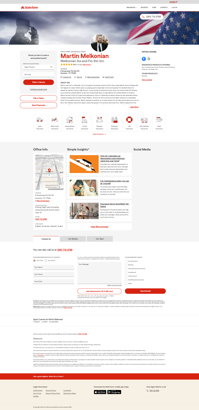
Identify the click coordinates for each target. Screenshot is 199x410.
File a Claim (38, 98)
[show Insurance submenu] (136, 7)
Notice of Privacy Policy (53, 393)
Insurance (130, 7)
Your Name (38, 267)
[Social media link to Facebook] (144, 59)
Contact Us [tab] (46, 239)
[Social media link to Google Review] (149, 59)
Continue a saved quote (38, 89)
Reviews (144, 7)
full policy (40, 355)
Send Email (145, 291)
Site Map (36, 396)
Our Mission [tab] (73, 239)
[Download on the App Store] (100, 392)
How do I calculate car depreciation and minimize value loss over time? (112, 158)
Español (172, 2)
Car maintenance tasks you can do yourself (114, 182)
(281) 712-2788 (41, 219)
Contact (164, 7)
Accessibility (67, 390)
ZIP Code (27, 74)
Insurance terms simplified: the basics (114, 205)
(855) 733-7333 (68, 307)
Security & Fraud (51, 390)
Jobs (154, 7)
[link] (29, 7)
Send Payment (38, 105)
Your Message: (84, 264)
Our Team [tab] (100, 239)
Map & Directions (43, 201)
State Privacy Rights (69, 393)
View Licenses (147, 80)
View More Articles (99, 227)
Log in (174, 7)
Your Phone (51, 260)
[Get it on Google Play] (114, 392)
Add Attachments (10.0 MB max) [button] (99, 291)
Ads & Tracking (37, 390)
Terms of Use (37, 393)
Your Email (39, 260)
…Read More (133, 107)
